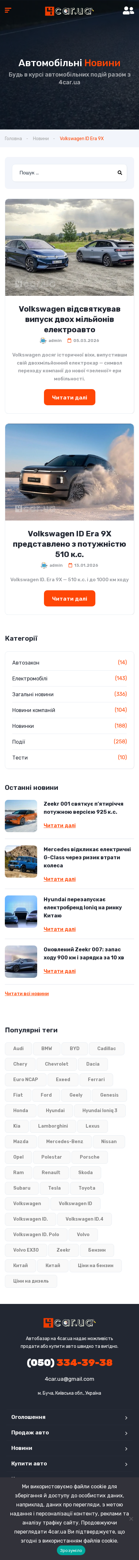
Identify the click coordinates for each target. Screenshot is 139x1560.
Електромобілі (30, 679)
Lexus (93, 1126)
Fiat (18, 1095)
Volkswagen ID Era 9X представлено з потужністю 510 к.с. (69, 544)
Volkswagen (27, 1203)
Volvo (83, 1234)
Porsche (90, 1157)
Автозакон (25, 663)
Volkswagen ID (75, 1203)
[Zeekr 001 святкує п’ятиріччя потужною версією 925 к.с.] (21, 816)
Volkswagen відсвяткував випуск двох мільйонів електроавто (70, 319)
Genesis (109, 1095)
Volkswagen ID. (30, 1219)
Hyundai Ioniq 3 (99, 1110)
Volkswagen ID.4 (84, 1219)
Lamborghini (53, 1126)
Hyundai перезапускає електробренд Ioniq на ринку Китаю (83, 907)
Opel (18, 1157)
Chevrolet (57, 1064)
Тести (20, 758)
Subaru (21, 1188)
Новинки (23, 726)
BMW (46, 1048)
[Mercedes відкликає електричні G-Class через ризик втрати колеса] (21, 861)
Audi (18, 1048)
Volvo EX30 (26, 1250)
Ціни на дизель (31, 1281)
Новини (41, 138)
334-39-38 (69, 1363)
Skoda (85, 1172)
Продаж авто (30, 1432)
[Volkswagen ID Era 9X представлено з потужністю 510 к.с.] (69, 472)
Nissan (109, 1141)
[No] (131, 1518)
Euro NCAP (25, 1079)
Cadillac (106, 1048)
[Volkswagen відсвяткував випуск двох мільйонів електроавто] (69, 247)
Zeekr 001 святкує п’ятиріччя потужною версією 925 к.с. (83, 808)
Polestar (51, 1157)
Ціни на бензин (95, 1265)
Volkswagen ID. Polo (36, 1234)
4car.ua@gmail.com (69, 1379)
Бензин (97, 1250)
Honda (20, 1110)
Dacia (93, 1064)
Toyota (87, 1188)
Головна (13, 138)
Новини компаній (33, 710)
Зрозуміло (71, 1550)
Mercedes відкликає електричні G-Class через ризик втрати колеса (87, 857)
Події (18, 742)
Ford (46, 1095)
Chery (20, 1064)
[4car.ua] (69, 11)
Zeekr (63, 1250)
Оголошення (28, 1417)
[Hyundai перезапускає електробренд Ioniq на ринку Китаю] (21, 911)
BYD (75, 1048)
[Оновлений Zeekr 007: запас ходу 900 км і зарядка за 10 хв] (21, 961)
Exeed (63, 1079)
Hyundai (55, 1110)
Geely (76, 1095)
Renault (51, 1172)
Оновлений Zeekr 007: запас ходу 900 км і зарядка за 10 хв (84, 953)
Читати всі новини (27, 994)
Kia (16, 1126)
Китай (20, 1265)
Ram (18, 1172)
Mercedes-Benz (64, 1141)
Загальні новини (33, 694)
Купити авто (29, 1463)
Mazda (20, 1141)
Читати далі (69, 397)
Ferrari (96, 1079)
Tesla (54, 1188)
